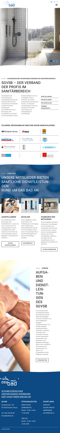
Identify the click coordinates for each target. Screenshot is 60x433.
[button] (57, 5)
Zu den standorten (49, 249)
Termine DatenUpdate (45, 107)
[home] (8, 3)
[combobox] (51, 2)
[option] (54, 2)
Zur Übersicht (28, 243)
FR (54, 2)
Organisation (42, 360)
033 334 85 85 (9, 413)
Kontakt (46, 405)
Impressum (47, 410)
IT (57, 2)
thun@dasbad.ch (7, 416)
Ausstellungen (46, 96)
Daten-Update (49, 407)
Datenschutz (48, 413)
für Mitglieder (46, 99)
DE (51, 2)
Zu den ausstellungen (10, 244)
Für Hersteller (46, 103)
